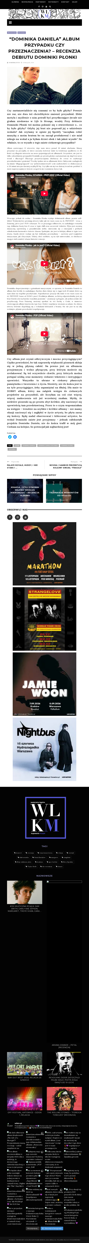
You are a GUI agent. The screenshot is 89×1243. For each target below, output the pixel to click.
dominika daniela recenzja (48, 445)
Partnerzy (41, 2)
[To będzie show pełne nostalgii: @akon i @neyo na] (16, 1178)
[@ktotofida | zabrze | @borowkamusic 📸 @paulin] (73, 1159)
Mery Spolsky (68, 862)
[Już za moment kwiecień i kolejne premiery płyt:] (35, 1178)
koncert (19, 853)
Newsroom (12, 32)
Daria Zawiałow (39, 857)
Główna (15, 2)
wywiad (71, 853)
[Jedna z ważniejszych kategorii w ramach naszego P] (54, 1216)
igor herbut (53, 862)
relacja (60, 853)
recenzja (12, 449)
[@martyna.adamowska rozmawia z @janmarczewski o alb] (16, 1197)
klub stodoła (24, 857)
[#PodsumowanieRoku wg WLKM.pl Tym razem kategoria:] (73, 1216)
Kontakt (65, 2)
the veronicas (47, 866)
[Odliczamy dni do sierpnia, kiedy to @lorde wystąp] (54, 1159)
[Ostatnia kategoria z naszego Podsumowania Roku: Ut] (35, 1216)
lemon (60, 866)
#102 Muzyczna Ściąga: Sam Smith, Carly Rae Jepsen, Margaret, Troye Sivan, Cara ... (24, 908)
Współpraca (27, 2)
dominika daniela (29, 445)
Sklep (74, 2)
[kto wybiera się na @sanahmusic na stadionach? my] (73, 1140)
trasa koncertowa (46, 853)
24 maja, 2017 (64, 500)
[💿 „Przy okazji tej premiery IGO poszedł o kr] (73, 1197)
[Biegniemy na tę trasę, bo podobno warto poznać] (73, 1178)
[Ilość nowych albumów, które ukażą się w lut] (54, 1197)
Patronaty (53, 2)
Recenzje (21, 32)
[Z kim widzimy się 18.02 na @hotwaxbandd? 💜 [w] (35, 1197)
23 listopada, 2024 (28, 62)
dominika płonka (67, 445)
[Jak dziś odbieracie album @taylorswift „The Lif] (16, 1140)
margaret (54, 857)
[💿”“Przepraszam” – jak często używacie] (54, 1178)
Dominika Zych (14, 62)
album (17, 445)
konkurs (40, 862)
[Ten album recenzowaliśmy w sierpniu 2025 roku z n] (16, 1159)
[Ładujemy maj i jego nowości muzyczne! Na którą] (35, 1159)
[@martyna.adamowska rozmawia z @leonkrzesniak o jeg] (35, 1140)
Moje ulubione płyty (24, 862)
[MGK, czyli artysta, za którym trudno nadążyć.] (54, 1140)
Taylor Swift (32, 866)
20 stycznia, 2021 (25, 500)
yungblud (67, 857)
